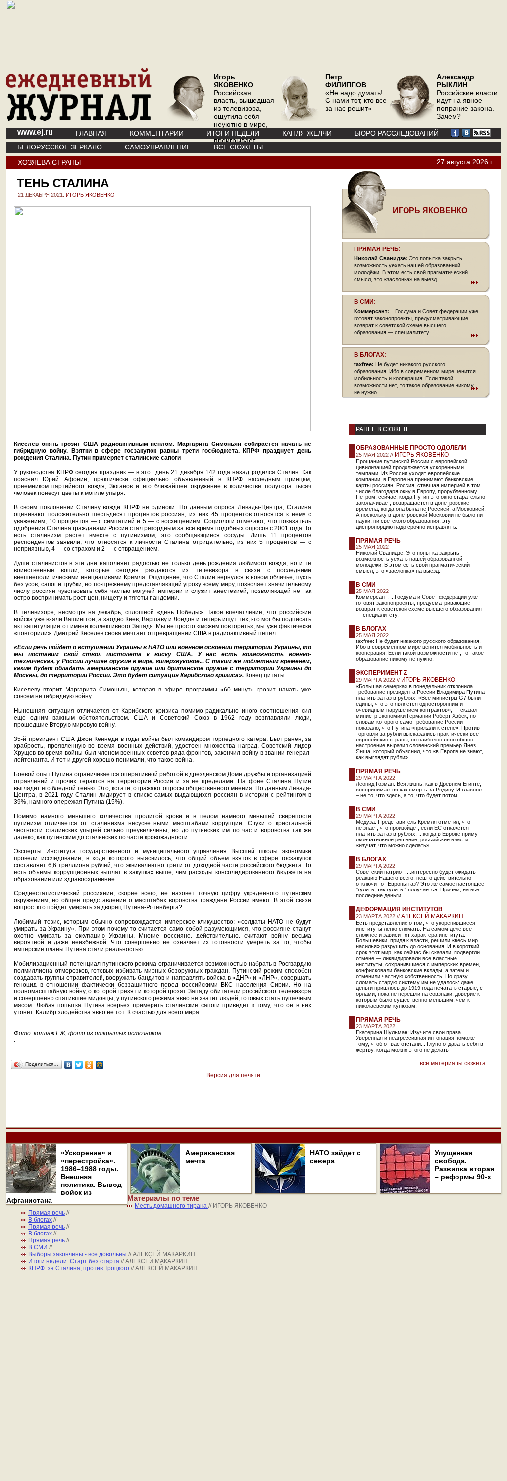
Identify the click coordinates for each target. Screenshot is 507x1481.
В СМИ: (365, 301)
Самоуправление (158, 147)
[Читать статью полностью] (416, 282)
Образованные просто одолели (411, 447)
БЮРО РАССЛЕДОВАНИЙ (397, 133)
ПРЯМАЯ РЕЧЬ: (377, 249)
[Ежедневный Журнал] (79, 118)
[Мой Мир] (100, 1064)
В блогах (371, 628)
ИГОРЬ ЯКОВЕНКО (90, 194)
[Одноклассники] (89, 1064)
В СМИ (366, 584)
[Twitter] (79, 1064)
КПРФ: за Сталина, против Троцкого (78, 1268)
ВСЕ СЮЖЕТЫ (238, 147)
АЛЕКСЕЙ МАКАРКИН (432, 916)
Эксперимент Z (381, 672)
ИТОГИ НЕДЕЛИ (232, 133)
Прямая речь (378, 540)
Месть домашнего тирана (171, 1205)
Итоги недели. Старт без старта (73, 1261)
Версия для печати (233, 1075)
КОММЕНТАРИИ (157, 133)
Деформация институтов (399, 909)
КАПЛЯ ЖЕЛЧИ (307, 133)
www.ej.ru (35, 132)
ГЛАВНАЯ (91, 133)
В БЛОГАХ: (370, 354)
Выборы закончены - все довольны (77, 1254)
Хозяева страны (49, 162)
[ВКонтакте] (68, 1064)
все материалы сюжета (453, 1063)
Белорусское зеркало (59, 147)
